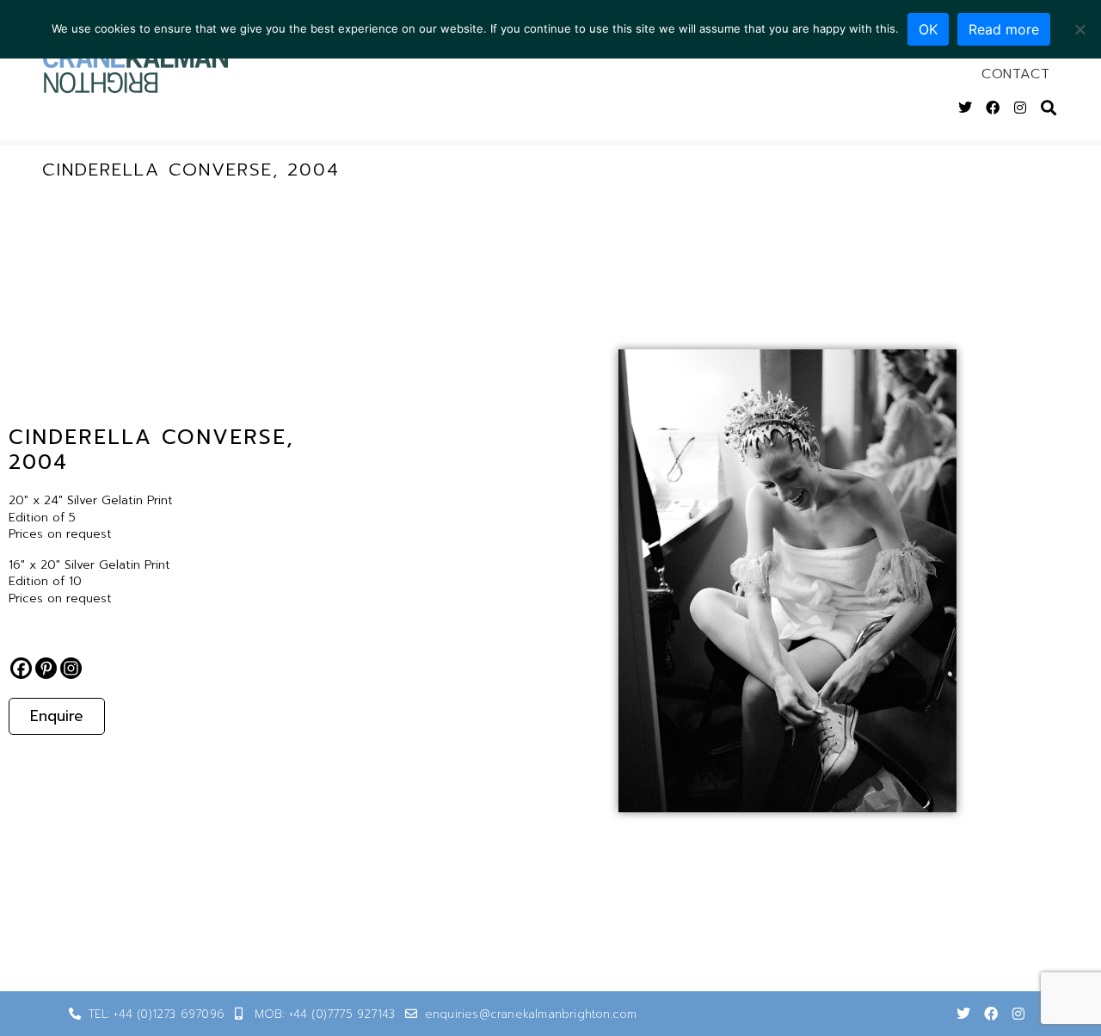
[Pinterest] (46, 668)
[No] (1079, 29)
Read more (1004, 29)
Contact (1015, 74)
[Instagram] (1020, 107)
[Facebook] (992, 107)
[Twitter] (965, 107)
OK (928, 29)
